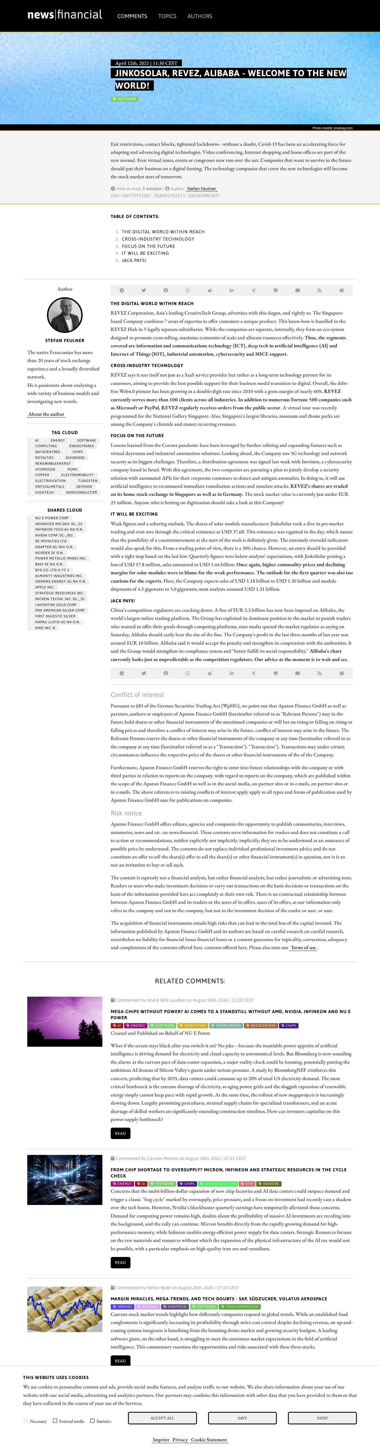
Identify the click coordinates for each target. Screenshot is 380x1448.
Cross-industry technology (158, 238)
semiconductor (81, 492)
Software (86, 440)
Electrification (50, 481)
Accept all (162, 1417)
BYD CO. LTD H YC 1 (51, 570)
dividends (75, 458)
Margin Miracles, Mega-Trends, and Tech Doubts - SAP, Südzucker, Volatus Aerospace (219, 1298)
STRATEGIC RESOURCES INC (58, 593)
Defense (83, 487)
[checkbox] (26, 1421)
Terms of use (303, 947)
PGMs (71, 469)
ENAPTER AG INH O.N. (53, 547)
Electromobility (77, 475)
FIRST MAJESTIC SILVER (54, 616)
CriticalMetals (49, 487)
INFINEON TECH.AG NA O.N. (58, 529)
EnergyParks (81, 446)
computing (45, 446)
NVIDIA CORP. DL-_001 (53, 535)
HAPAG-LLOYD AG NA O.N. (57, 622)
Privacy (180, 1439)
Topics (167, 16)
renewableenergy (52, 464)
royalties (44, 458)
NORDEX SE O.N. (49, 553)
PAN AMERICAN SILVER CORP (59, 610)
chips (77, 452)
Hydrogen (44, 469)
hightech (44, 492)
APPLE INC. (44, 587)
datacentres (47, 452)
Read (120, 1133)
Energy (57, 440)
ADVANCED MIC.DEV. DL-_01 (58, 524)
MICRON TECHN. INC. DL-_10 (59, 599)
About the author (46, 413)
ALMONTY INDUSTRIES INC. (58, 576)
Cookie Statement (209, 1439)
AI (36, 440)
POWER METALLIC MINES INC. (60, 558)
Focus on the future (148, 246)
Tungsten (87, 481)
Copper (41, 475)
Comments (132, 16)
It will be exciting (145, 253)
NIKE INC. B (44, 628)
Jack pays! (134, 260)
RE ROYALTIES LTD (50, 541)
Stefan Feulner (201, 188)
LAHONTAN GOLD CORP (55, 605)
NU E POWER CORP (51, 518)
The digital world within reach (163, 231)
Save (242, 1417)
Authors (199, 16)
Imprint (161, 1439)
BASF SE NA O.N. (48, 564)
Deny (322, 1417)
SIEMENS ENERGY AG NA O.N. (60, 581)
